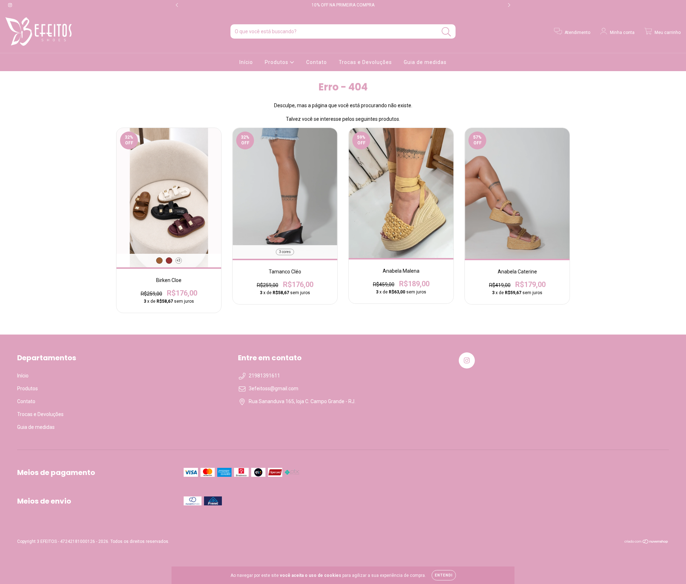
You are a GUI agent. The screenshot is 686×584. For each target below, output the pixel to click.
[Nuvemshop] (646, 542)
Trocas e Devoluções (365, 62)
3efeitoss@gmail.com (273, 388)
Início (246, 62)
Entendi (444, 575)
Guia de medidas (425, 62)
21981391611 (264, 375)
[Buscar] (446, 32)
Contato (316, 62)
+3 (178, 260)
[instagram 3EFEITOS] (10, 5)
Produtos (277, 62)
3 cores (285, 252)
